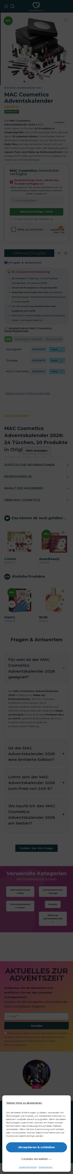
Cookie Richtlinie (28, 1167)
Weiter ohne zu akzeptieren (24, 1102)
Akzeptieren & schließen (36, 1147)
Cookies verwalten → (36, 1159)
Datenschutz (46, 1167)
